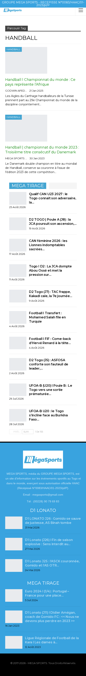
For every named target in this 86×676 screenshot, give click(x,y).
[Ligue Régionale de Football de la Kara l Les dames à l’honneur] (13, 642)
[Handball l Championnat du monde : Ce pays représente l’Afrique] (26, 60)
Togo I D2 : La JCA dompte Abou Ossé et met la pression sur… (50, 270)
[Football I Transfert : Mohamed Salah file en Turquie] (17, 317)
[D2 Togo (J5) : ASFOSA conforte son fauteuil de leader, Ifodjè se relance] (17, 364)
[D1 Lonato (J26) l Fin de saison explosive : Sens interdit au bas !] (13, 544)
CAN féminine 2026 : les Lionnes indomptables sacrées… (48, 245)
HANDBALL (13, 49)
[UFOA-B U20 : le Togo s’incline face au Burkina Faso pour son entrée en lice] (17, 415)
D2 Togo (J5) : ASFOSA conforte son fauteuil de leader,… (48, 364)
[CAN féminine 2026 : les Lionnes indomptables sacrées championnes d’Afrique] (17, 245)
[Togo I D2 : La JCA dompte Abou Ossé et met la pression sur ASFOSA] (17, 270)
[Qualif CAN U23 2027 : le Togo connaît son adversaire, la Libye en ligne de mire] (17, 198)
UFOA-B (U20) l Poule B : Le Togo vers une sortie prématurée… (50, 390)
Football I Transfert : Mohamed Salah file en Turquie (47, 317)
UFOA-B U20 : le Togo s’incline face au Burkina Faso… (48, 415)
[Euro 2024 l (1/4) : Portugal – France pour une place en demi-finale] (13, 595)
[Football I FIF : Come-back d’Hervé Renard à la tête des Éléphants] (17, 343)
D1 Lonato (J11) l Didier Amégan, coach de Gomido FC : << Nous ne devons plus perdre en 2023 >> (52, 617)
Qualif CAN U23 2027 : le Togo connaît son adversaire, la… (52, 198)
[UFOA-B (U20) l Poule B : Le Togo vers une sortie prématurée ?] (17, 389)
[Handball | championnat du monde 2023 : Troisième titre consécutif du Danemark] (26, 128)
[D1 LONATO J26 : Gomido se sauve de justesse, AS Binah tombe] (13, 523)
